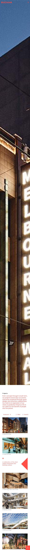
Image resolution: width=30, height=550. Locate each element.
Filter (19, 414)
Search (26, 414)
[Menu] (28, 2)
